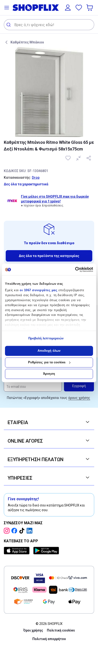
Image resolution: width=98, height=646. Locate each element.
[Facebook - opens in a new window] (15, 531)
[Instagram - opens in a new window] (7, 531)
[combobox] (49, 24)
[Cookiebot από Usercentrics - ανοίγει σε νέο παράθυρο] (72, 269)
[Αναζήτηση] (9, 24)
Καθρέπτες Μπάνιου (27, 42)
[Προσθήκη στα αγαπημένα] (68, 158)
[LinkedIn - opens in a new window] (30, 531)
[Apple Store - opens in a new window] (17, 550)
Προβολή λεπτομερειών (46, 338)
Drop (35, 177)
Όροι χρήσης (33, 630)
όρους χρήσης (79, 398)
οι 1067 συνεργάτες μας (38, 290)
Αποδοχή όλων (49, 351)
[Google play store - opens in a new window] (46, 550)
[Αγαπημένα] (78, 7)
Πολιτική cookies (61, 630)
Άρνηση (49, 374)
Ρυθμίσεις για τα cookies (46, 362)
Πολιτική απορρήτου (49, 639)
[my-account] (67, 7)
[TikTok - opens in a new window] (23, 531)
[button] (7, 7)
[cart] (90, 7)
